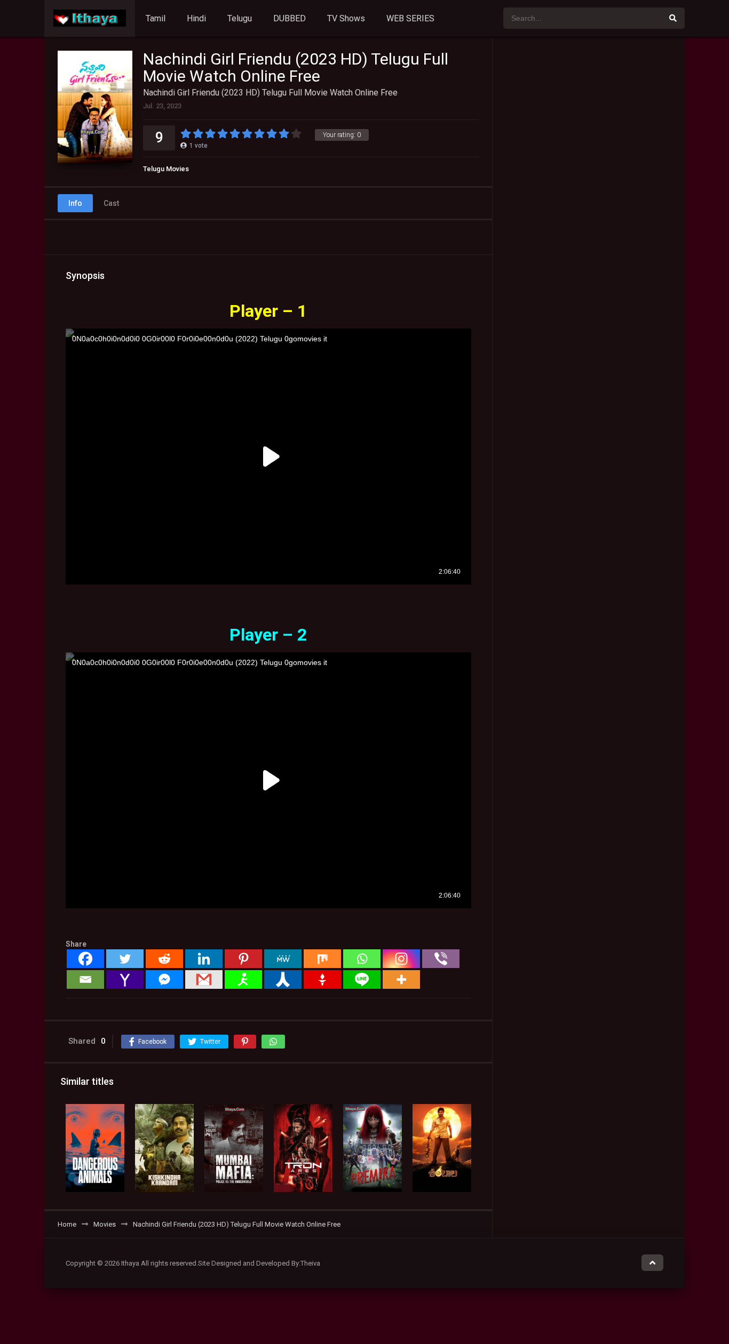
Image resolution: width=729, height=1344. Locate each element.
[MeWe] (283, 958)
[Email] (85, 979)
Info (75, 203)
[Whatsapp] (362, 958)
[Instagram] (401, 958)
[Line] (362, 979)
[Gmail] (204, 979)
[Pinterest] (243, 958)
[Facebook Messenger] (164, 979)
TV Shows (346, 18)
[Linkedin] (204, 958)
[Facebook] (85, 958)
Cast (111, 203)
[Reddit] (164, 958)
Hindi (196, 18)
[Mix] (322, 958)
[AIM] (243, 979)
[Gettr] (322, 979)
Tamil (155, 18)
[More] (401, 979)
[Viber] (440, 958)
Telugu (239, 18)
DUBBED (289, 18)
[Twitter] (125, 958)
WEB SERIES (410, 18)
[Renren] (283, 979)
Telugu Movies (166, 168)
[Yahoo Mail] (125, 979)
